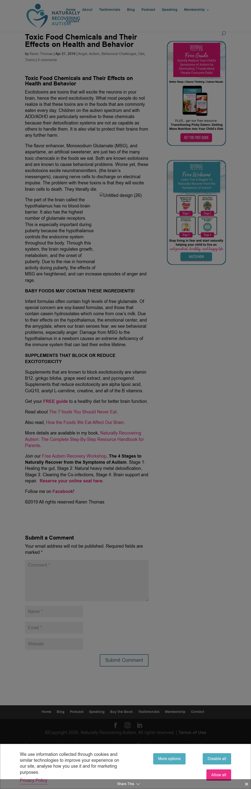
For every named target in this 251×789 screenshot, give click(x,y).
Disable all (217, 759)
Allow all (218, 775)
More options (169, 759)
